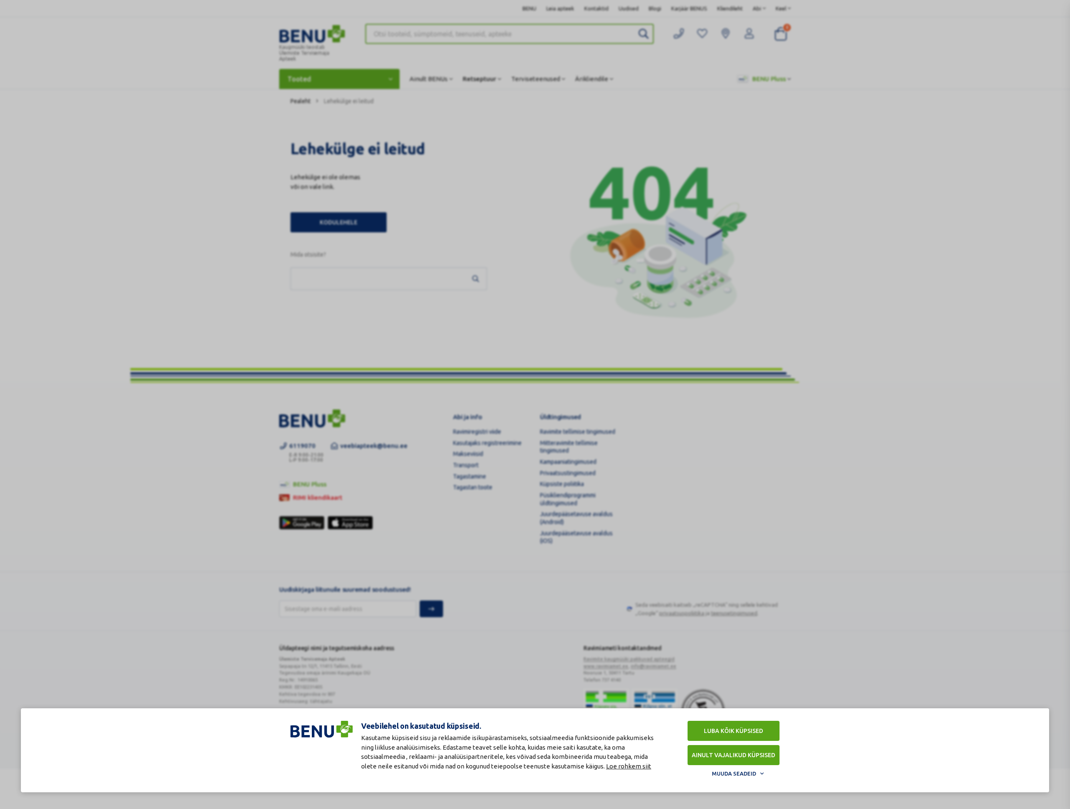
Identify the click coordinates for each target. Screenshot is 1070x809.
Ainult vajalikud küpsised (733, 755)
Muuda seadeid (734, 773)
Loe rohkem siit (628, 766)
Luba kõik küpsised (733, 731)
